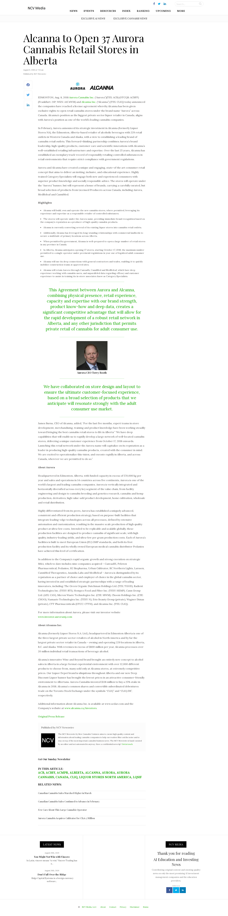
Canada (62, 777)
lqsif (137, 777)
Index (126, 10)
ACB (41, 772)
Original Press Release (51, 716)
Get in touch (127, 744)
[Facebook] (28, 86)
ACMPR (62, 772)
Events (89, 10)
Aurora (108, 772)
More (181, 10)
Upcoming (163, 10)
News (73, 10)
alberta (77, 772)
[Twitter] (28, 96)
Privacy (123, 907)
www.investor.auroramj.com (55, 616)
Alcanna (92, 772)
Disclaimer (134, 907)
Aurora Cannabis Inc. (81, 97)
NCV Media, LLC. (89, 907)
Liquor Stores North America (105, 777)
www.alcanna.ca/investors (81, 708)
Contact (112, 907)
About (103, 907)
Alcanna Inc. (89, 101)
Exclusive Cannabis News (130, 18)
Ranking (143, 10)
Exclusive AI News (93, 18)
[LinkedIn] (28, 106)
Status (145, 907)
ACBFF (50, 772)
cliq (74, 777)
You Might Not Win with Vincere (52, 856)
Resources (108, 10)
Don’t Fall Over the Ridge (52, 874)
